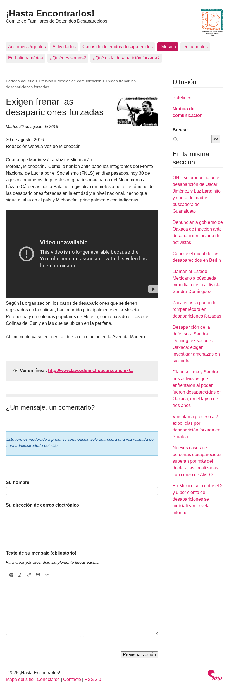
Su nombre (17, 482)
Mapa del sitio (20, 679)
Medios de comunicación (79, 81)
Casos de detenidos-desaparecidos (117, 46)
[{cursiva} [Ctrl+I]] (20, 575)
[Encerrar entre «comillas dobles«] (46, 575)
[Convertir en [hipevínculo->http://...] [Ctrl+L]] (29, 575)
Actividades (64, 46)
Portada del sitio (20, 81)
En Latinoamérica (25, 58)
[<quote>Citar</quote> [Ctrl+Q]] (38, 575)
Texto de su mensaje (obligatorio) (41, 553)
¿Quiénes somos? (68, 58)
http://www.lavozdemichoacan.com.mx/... (90, 370)
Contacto (72, 679)
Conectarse (48, 679)
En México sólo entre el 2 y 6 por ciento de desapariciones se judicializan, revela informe (198, 499)
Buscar (180, 130)
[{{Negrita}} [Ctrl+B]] (11, 575)
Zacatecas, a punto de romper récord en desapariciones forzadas (197, 309)
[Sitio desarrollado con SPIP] (215, 676)
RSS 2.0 (92, 679)
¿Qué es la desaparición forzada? (126, 58)
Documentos (195, 46)
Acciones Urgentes (27, 46)
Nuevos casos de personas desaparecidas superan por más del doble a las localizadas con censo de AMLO (197, 461)
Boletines (182, 97)
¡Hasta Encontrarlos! (50, 13)
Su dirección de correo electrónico (42, 505)
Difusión (167, 46)
